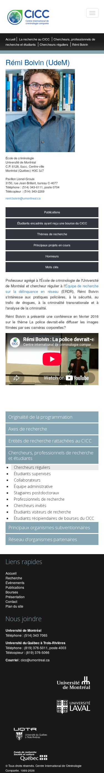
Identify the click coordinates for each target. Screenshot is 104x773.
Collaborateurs (27, 480)
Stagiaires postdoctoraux (36, 492)
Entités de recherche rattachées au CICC (50, 440)
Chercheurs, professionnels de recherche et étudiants (50, 455)
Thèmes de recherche (52, 234)
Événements (15, 582)
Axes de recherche (27, 429)
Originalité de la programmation (40, 417)
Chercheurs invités (30, 505)
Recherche (14, 577)
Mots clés (52, 267)
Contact (11, 601)
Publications (52, 212)
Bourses (12, 592)
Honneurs (52, 256)
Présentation (15, 596)
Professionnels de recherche (39, 499)
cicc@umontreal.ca (35, 659)
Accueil (10, 39)
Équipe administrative (33, 486)
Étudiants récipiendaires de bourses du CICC (54, 518)
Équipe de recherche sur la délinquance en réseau (52, 288)
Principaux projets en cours (52, 245)
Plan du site (14, 606)
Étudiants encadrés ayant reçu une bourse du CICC (52, 223)
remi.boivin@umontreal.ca (23, 198)
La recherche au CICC (34, 39)
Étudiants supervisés (32, 473)
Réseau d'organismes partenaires (42, 539)
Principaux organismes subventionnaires (49, 527)
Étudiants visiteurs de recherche (42, 512)
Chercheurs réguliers (54, 44)
